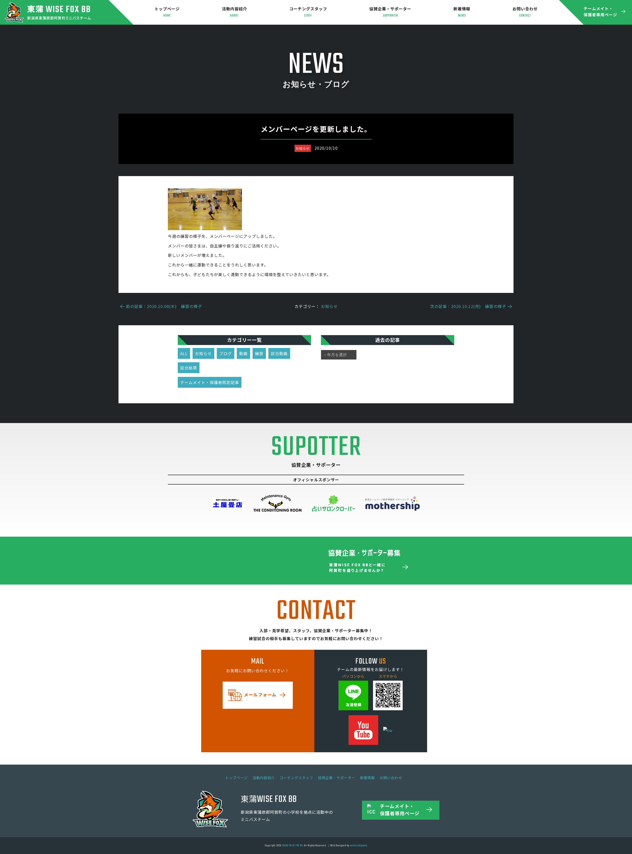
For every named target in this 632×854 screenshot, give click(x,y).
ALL (184, 353)
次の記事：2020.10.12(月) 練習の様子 (468, 306)
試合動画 (279, 353)
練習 (259, 353)
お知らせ (329, 306)
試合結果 (188, 368)
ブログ (225, 353)
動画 (243, 353)
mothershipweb (358, 846)
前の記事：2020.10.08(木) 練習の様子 (164, 306)
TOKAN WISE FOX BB (292, 846)
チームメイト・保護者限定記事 (209, 382)
